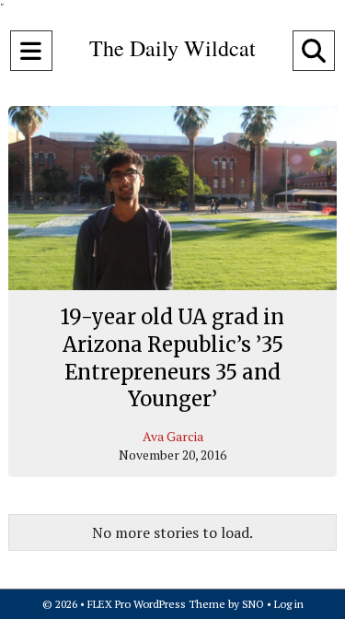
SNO (253, 604)
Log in (289, 604)
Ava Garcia (173, 436)
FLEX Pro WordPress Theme (156, 604)
